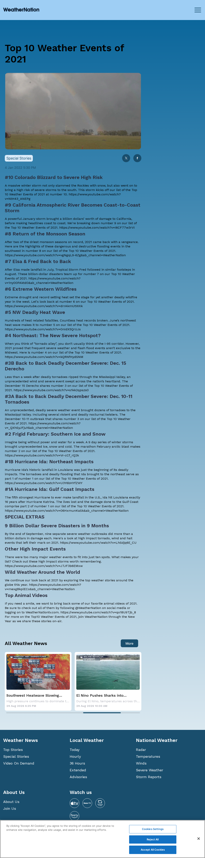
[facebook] (137, 158)
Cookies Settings (153, 829)
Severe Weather (149, 770)
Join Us (9, 808)
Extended (78, 770)
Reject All (153, 839)
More (129, 643)
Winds (141, 763)
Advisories (78, 777)
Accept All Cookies (153, 849)
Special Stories (16, 756)
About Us (11, 802)
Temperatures (148, 756)
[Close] (198, 838)
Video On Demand (18, 763)
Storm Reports (148, 777)
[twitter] (126, 158)
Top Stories (13, 749)
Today (74, 749)
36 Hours (77, 763)
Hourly (75, 756)
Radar (141, 749)
